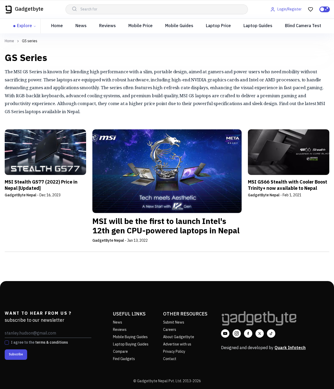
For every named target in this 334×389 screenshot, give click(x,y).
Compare (120, 352)
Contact (169, 359)
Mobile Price (140, 25)
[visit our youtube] (225, 333)
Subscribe (16, 354)
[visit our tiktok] (271, 333)
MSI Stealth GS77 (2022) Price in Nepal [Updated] (41, 185)
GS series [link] (29, 41)
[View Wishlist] (310, 9)
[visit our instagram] (236, 333)
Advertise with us (177, 344)
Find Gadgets (124, 359)
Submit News (173, 322)
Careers (169, 330)
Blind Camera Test (303, 25)
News (81, 25)
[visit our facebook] (248, 333)
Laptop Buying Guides (130, 344)
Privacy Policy (174, 352)
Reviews (107, 25)
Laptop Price (218, 25)
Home (57, 25)
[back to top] (318, 375)
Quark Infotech (290, 347)
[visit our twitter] (259, 333)
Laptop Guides (257, 25)
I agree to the (39, 342)
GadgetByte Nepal (20, 195)
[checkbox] (7, 343)
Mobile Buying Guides (130, 337)
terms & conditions (51, 342)
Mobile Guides (179, 25)
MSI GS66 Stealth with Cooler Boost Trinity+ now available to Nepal (287, 185)
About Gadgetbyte (178, 337)
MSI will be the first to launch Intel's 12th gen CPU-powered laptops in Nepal (166, 226)
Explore (24, 25)
